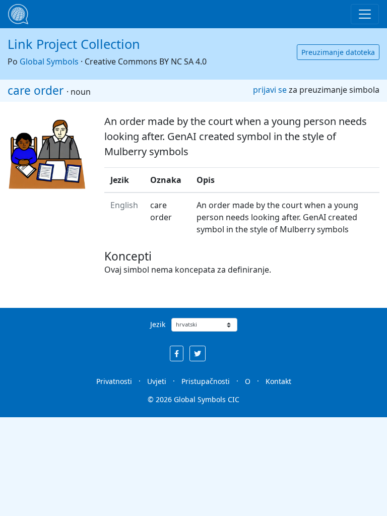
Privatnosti (114, 381)
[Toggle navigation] (365, 14)
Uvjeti (156, 381)
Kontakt (278, 381)
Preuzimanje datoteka (338, 52)
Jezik (157, 324)
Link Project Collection (74, 43)
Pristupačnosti (205, 381)
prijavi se (270, 89)
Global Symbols (49, 61)
